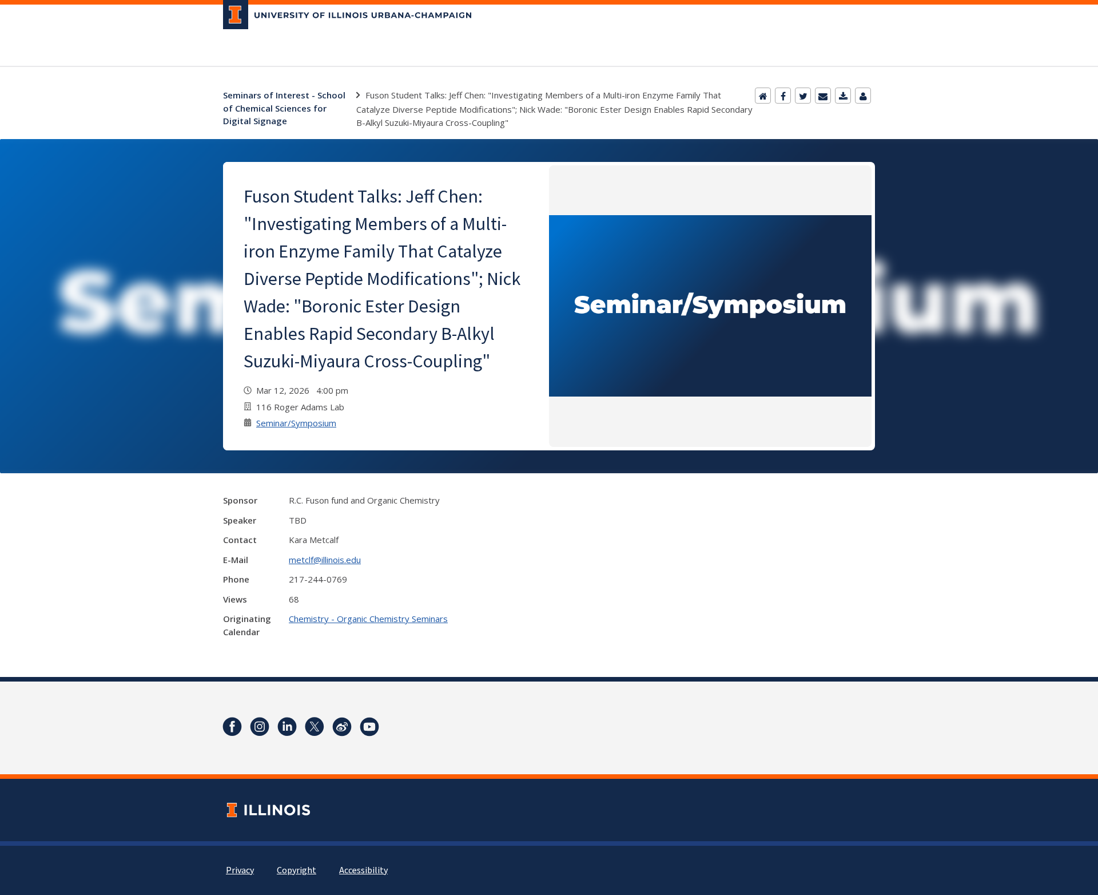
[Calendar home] (763, 96)
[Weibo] (342, 726)
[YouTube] (369, 726)
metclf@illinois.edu (325, 559)
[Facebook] (783, 96)
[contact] (863, 96)
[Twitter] (803, 96)
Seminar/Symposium (296, 423)
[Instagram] (259, 726)
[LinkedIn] (287, 726)
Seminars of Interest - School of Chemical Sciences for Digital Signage (284, 107)
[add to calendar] (843, 96)
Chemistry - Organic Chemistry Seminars (368, 618)
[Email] (823, 96)
